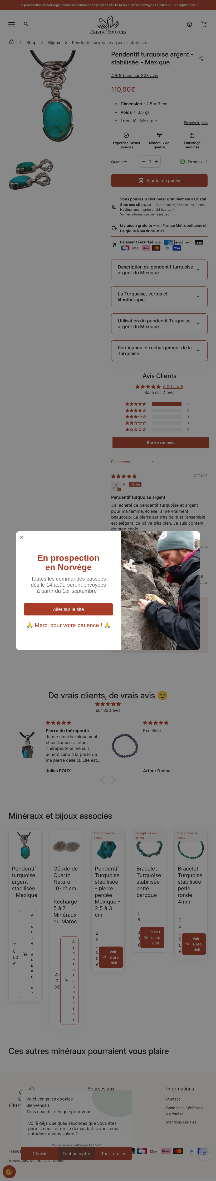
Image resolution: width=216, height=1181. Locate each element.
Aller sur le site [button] (68, 609)
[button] (22, 537)
